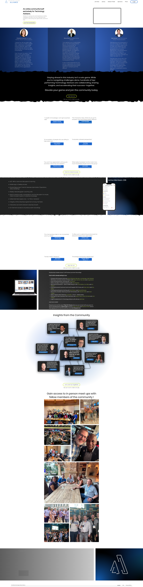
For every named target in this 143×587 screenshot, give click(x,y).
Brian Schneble (86, 296)
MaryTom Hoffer (86, 306)
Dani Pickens (73, 290)
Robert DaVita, (76, 279)
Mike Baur (77, 278)
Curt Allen (86, 284)
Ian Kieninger (83, 278)
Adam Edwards (71, 278)
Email (28, 564)
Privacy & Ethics (128, 585)
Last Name (29, 560)
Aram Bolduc (81, 284)
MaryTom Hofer (83, 291)
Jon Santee (69, 294)
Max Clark (82, 279)
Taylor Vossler (76, 306)
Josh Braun (72, 281)
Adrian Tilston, (79, 296)
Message (28, 569)
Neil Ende (82, 299)
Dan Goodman (75, 282)
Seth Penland (90, 278)
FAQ (60, 550)
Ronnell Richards (82, 290)
